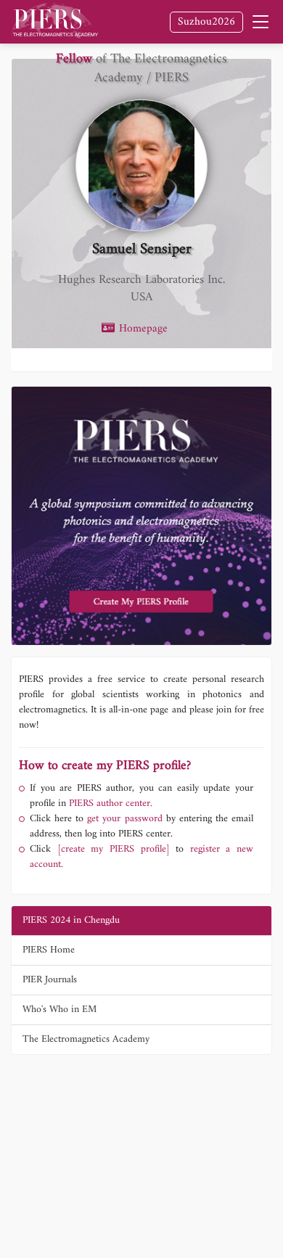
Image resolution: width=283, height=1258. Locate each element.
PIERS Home (48, 950)
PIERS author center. (110, 803)
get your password (122, 819)
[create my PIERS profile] (113, 849)
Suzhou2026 (206, 22)
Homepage (141, 329)
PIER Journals (49, 980)
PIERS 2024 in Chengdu (71, 920)
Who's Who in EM (59, 1009)
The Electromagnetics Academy (85, 1039)
